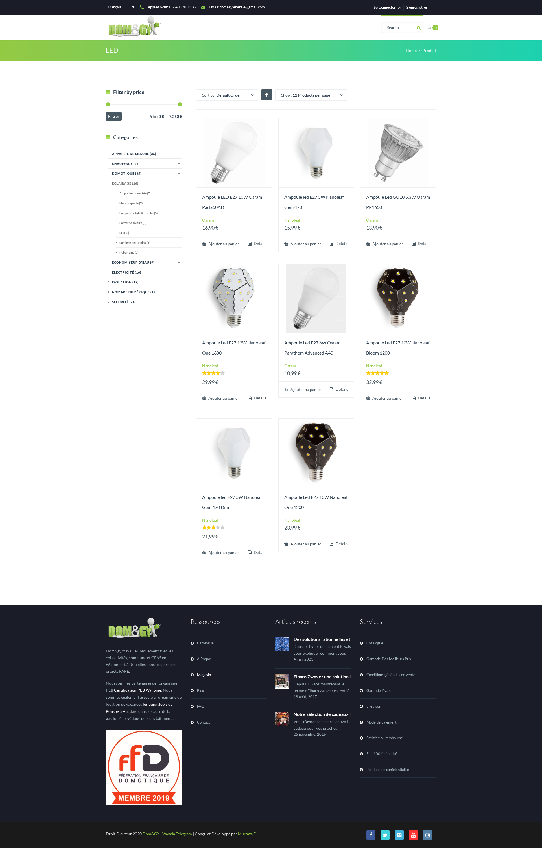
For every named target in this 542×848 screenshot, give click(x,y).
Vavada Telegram (177, 833)
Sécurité (124, 302)
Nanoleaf (292, 220)
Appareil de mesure (134, 154)
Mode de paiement (381, 722)
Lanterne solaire (132, 223)
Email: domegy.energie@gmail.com (237, 7)
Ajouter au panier (223, 244)
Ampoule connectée (134, 193)
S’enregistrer (416, 7)
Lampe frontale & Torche (138, 213)
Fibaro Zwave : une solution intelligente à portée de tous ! (351, 676)
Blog (200, 690)
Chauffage (126, 163)
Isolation (125, 282)
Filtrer (113, 116)
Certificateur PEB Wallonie (137, 690)
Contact (203, 722)
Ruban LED (128, 252)
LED (124, 233)
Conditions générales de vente (390, 674)
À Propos (204, 659)
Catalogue (205, 643)
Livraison (373, 706)
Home (411, 50)
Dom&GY (151, 833)
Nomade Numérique (134, 292)
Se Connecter (384, 7)
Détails (259, 244)
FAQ (200, 706)
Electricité (126, 272)
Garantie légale (378, 690)
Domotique (126, 173)
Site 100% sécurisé (381, 753)
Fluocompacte (131, 203)
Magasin (204, 674)
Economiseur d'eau (133, 262)
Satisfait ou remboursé (384, 738)
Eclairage (125, 183)
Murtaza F (247, 833)
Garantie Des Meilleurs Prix (388, 659)
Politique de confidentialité (387, 769)
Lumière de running (134, 242)
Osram (208, 220)
